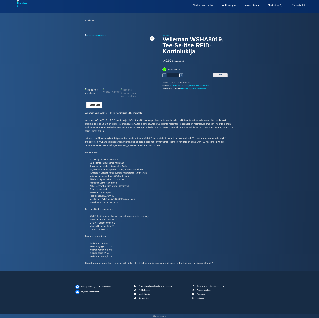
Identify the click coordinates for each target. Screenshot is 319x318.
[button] (152, 38)
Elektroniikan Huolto (203, 5)
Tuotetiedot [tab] (94, 105)
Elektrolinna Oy (275, 5)
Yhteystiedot (298, 5)
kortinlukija (186, 88)
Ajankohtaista (252, 5)
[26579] (220, 75)
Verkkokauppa (229, 5)
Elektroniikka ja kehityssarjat (182, 85)
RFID (193, 88)
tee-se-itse (201, 88)
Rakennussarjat (202, 85)
